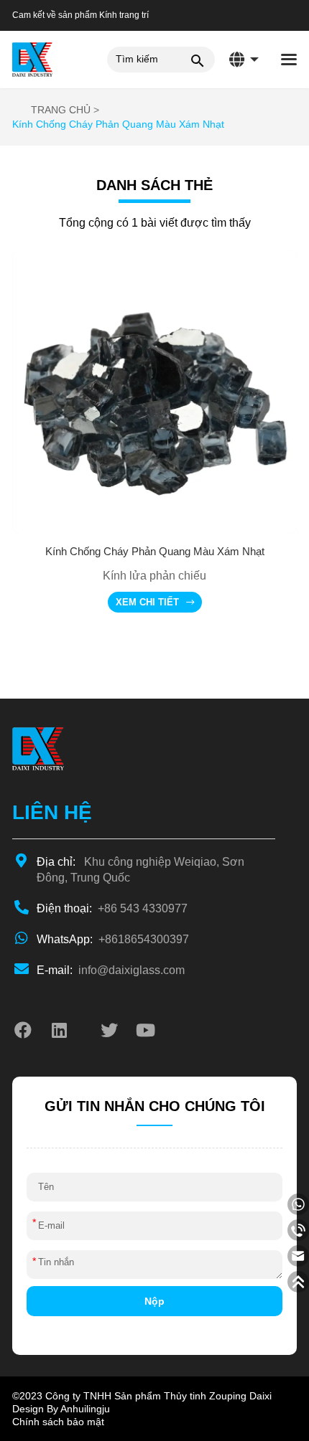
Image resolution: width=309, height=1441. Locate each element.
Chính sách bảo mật (58, 1421)
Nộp (154, 1301)
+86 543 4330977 (112, 908)
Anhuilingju (85, 1408)
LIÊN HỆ (52, 812)
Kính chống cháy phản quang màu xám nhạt (118, 124)
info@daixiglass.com (111, 970)
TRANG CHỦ (61, 109)
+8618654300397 (113, 939)
